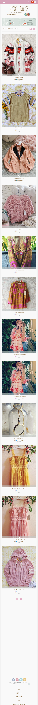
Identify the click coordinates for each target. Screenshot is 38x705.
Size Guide (19, 697)
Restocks (19, 693)
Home (19, 689)
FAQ (19, 701)
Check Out (27, 2)
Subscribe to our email (10, 19)
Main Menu (4, 2)
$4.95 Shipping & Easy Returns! (27, 19)
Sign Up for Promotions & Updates (18, 682)
